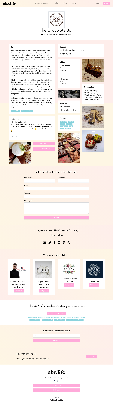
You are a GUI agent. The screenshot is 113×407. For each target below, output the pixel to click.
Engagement (64, 126)
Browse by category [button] (42, 3)
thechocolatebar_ (67, 107)
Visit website (44, 143)
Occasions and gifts (27, 111)
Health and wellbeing (78, 317)
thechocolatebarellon (68, 110)
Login (98, 3)
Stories (74, 3)
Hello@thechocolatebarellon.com (72, 50)
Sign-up (106, 3)
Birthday (71, 121)
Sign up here (91, 356)
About (66, 3)
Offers (57, 3)
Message (27, 201)
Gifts (71, 126)
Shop (62, 128)
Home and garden (35, 319)
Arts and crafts (32, 317)
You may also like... (56, 255)
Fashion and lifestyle (44, 317)
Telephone (27, 193)
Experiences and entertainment (74, 319)
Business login (56, 385)
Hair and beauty (66, 317)
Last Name (61, 178)
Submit (56, 218)
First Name (28, 178)
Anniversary (64, 121)
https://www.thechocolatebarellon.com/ (57, 34)
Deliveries (69, 124)
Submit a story (56, 390)
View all (52, 313)
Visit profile (19, 291)
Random (62, 313)
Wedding (68, 128)
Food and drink (16, 111)
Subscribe (56, 340)
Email (26, 185)
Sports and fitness (59, 319)
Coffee (62, 124)
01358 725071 (66, 54)
